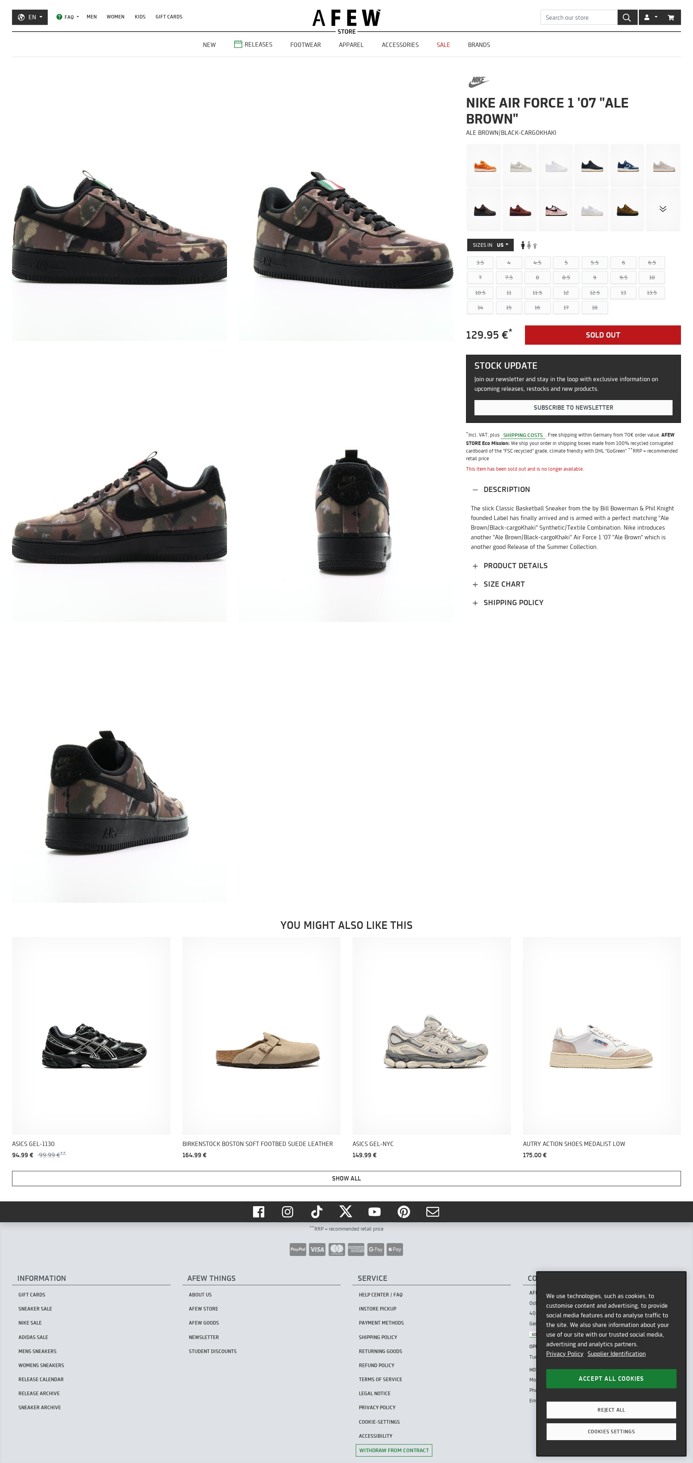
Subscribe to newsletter (573, 407)
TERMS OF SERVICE (380, 1379)
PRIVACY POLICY (377, 1407)
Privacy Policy (565, 1353)
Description (506, 489)
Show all (346, 1178)
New (209, 45)
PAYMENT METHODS (381, 1323)
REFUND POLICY (376, 1365)
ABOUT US (200, 1295)
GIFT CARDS (169, 17)
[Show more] (663, 209)
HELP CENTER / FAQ (381, 1295)
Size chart (503, 584)
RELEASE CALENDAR (41, 1379)
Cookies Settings (611, 1431)
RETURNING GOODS (380, 1351)
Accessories (400, 45)
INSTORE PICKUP (377, 1309)
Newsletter (204, 1337)
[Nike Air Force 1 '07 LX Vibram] (555, 209)
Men (92, 17)
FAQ (69, 17)
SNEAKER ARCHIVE (39, 1407)
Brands (479, 45)
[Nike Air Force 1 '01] (555, 165)
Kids (140, 17)
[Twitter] (346, 1212)
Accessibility (375, 1436)
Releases (258, 44)
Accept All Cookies (611, 1378)
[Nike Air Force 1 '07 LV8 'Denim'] (627, 165)
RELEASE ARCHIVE (39, 1393)
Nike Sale (30, 1323)
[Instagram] (288, 1212)
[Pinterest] (404, 1212)
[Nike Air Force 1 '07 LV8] (591, 165)
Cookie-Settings (379, 1422)
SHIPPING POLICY (378, 1337)
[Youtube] (375, 1212)
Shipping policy (512, 602)
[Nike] (479, 82)
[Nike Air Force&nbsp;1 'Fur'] (483, 165)
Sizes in (488, 245)
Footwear (305, 45)
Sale (443, 45)
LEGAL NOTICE (375, 1393)
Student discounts (213, 1351)
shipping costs (523, 434)
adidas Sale (33, 1337)
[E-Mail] (433, 1212)
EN (32, 17)
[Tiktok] (317, 1212)
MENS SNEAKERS (37, 1351)
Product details (515, 565)
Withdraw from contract (394, 1450)
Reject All (611, 1410)
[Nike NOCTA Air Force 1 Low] (591, 209)
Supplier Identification (617, 1353)
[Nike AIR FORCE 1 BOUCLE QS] (627, 209)
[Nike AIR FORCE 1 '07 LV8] (520, 165)
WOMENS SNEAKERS (41, 1365)
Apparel (351, 45)
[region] (611, 1364)
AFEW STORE (346, 18)
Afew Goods (204, 1323)
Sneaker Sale (35, 1309)
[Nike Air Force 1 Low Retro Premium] (483, 209)
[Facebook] (259, 1212)
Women (115, 17)
